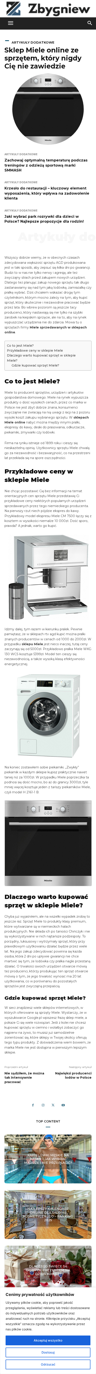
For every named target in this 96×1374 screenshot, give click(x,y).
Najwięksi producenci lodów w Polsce (73, 1075)
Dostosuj (48, 1352)
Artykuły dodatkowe (33, 42)
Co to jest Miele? (20, 346)
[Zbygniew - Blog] (48, 8)
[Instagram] (43, 1105)
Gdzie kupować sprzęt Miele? (35, 365)
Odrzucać (48, 1364)
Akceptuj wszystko (48, 1340)
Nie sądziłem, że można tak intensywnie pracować (24, 1077)
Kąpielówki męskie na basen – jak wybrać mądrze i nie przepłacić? (48, 1159)
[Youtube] (63, 1105)
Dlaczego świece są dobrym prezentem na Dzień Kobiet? (48, 1270)
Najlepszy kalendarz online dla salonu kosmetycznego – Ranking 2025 (48, 1214)
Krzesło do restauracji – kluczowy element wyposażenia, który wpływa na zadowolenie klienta (46, 193)
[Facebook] (33, 1105)
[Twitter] (53, 1105)
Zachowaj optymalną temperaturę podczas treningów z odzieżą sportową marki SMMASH (46, 165)
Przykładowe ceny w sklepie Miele (35, 351)
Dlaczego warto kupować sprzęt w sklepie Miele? (41, 357)
